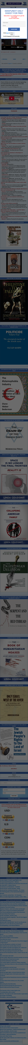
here (7, 33)
